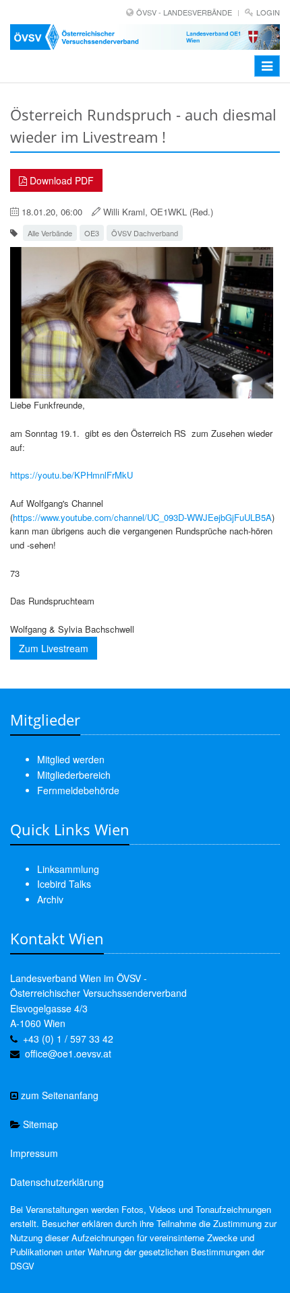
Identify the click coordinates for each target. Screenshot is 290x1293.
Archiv (50, 899)
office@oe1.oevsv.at (68, 1053)
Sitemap (39, 1124)
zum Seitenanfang (58, 1095)
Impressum (34, 1153)
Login (268, 12)
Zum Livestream (53, 648)
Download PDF (60, 180)
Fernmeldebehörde (78, 790)
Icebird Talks (64, 883)
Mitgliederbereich (74, 774)
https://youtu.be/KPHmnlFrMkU (71, 474)
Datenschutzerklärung (57, 1182)
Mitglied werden (71, 759)
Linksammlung (68, 869)
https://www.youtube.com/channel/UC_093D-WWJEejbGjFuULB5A (142, 517)
